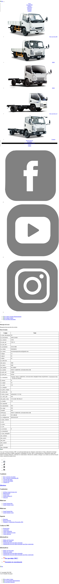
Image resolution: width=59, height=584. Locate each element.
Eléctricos (29, 8)
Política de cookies (7, 541)
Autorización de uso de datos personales (13, 542)
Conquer (53, 139)
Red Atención (11, 582)
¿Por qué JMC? (29, 4)
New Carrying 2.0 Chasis (9, 476)
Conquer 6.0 (6, 482)
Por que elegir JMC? (11, 558)
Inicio (29, 3)
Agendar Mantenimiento (29, 143)
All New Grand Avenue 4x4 (10, 492)
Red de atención (29, 140)
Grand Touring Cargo (8, 505)
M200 (53, 88)
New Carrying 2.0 (53, 113)
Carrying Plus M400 (8, 481)
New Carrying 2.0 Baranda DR (10, 478)
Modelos (29, 6)
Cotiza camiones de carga (9, 532)
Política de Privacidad (8, 540)
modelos (29, 11)
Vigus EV (5, 497)
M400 (53, 62)
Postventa (29, 9)
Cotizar (29, 144)
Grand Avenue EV (7, 496)
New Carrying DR (53, 36)
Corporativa (29, 7)
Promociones (6, 528)
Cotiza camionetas (7, 531)
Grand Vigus (6, 494)
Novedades (29, 141)
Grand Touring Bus (8, 503)
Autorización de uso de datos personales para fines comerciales (18, 544)
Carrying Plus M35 (7, 479)
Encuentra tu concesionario (13, 562)
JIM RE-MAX (6, 493)
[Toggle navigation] (4, 1)
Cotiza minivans (7, 534)
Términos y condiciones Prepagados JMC (13, 522)
